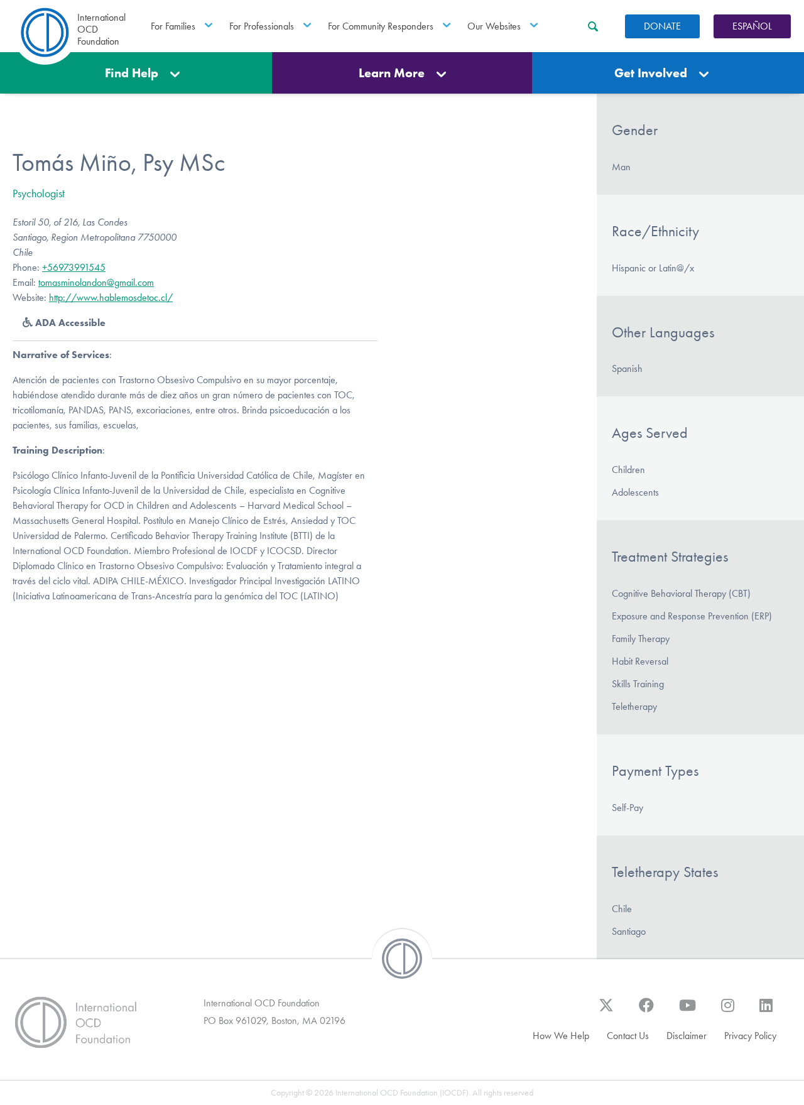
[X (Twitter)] (606, 1011)
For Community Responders (380, 26)
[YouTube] (687, 1011)
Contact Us (628, 1036)
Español (752, 26)
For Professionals (261, 26)
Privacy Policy (750, 1036)
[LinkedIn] (766, 1011)
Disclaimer (686, 1036)
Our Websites (494, 26)
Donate (662, 26)
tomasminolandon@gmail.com (96, 282)
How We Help (561, 1036)
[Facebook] (646, 1011)
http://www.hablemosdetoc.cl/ (111, 297)
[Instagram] (728, 1011)
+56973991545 (74, 267)
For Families (173, 26)
